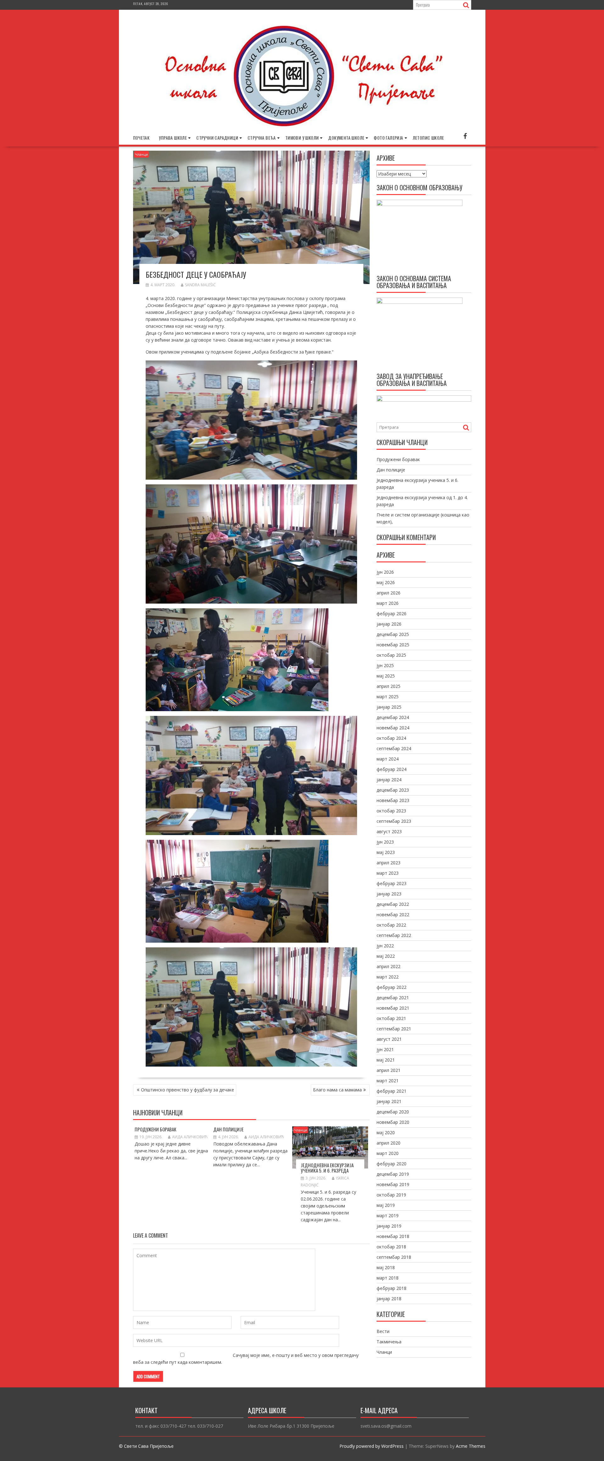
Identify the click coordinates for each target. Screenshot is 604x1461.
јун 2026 (385, 572)
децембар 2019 (393, 1174)
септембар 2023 (394, 821)
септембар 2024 (394, 748)
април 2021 (388, 1070)
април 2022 (388, 966)
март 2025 (388, 697)
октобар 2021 (391, 1018)
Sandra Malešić (200, 284)
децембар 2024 (393, 717)
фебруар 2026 (391, 613)
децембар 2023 (393, 790)
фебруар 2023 (391, 883)
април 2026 (388, 593)
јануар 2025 (389, 707)
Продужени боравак (155, 1129)
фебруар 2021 (391, 1091)
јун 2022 (385, 946)
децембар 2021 (393, 998)
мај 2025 (386, 676)
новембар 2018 (393, 1236)
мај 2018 (386, 1267)
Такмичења (389, 1342)
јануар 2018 (389, 1299)
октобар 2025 (391, 655)
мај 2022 (386, 956)
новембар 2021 (393, 1008)
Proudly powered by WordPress (371, 1446)
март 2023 (388, 873)
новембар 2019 (393, 1184)
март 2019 (388, 1215)
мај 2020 (386, 1132)
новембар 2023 (393, 800)
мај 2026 (386, 582)
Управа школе (173, 137)
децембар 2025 (393, 634)
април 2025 (388, 686)
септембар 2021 (394, 1029)
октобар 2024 (391, 738)
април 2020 (388, 1143)
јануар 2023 (389, 894)
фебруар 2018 (391, 1288)
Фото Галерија (388, 137)
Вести (383, 1331)
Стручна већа (262, 137)
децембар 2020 (393, 1112)
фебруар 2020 (391, 1164)
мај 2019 (386, 1205)
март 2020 (388, 1153)
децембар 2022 (393, 904)
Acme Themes (470, 1446)
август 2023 (389, 831)
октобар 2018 (391, 1247)
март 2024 (388, 759)
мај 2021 (386, 1060)
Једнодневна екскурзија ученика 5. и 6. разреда (327, 1168)
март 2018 (388, 1278)
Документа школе (346, 137)
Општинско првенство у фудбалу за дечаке (187, 1090)
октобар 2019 (391, 1195)
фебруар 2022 (391, 987)
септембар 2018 (394, 1257)
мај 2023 (386, 852)
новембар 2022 (393, 914)
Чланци (141, 154)
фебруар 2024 (391, 769)
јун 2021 (385, 1049)
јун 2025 (385, 665)
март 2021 (388, 1081)
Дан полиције (228, 1129)
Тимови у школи (302, 137)
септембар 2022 (394, 935)
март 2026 (388, 603)
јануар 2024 (389, 780)
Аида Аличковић (190, 1137)
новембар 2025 (393, 645)
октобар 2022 (391, 925)
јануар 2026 (389, 624)
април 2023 (388, 863)
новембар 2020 (393, 1122)
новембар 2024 (393, 728)
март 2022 (388, 977)
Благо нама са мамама (337, 1090)
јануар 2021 (389, 1101)
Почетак (141, 137)
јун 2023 (385, 842)
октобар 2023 (391, 811)
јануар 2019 (389, 1226)
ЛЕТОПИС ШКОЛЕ (428, 137)
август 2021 (389, 1039)
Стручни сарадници (217, 137)
